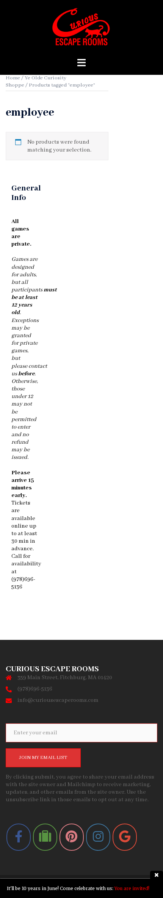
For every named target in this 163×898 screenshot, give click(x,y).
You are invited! (131, 888)
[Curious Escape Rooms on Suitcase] (45, 837)
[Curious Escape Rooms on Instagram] (98, 837)
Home (13, 78)
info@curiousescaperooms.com (58, 700)
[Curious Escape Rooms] (81, 29)
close (156, 875)
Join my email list (43, 757)
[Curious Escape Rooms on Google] (125, 837)
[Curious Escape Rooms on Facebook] (18, 837)
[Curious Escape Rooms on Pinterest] (72, 837)
